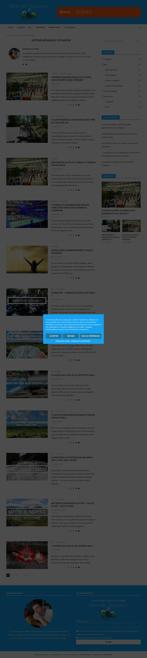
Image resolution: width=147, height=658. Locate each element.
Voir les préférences (90, 336)
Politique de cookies (63, 341)
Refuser (70, 336)
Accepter (53, 336)
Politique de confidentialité (80, 341)
